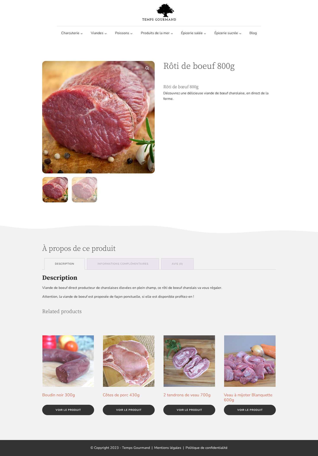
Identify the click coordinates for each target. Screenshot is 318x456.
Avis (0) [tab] (177, 264)
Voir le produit (68, 410)
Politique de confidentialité (207, 447)
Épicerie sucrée (226, 33)
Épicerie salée (192, 33)
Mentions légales (167, 447)
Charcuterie (70, 33)
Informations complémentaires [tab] (123, 264)
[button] (147, 68)
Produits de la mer (155, 33)
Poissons (122, 33)
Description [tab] (64, 264)
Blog (253, 33)
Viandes (97, 33)
